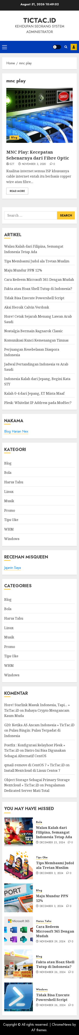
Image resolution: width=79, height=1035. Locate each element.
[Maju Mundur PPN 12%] (18, 897)
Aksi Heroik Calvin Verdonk (26, 307)
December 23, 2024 (52, 842)
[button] (4, 47)
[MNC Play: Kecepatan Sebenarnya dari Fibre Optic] (39, 115)
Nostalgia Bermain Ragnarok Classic (33, 331)
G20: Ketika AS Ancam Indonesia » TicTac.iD (39, 725)
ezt (12, 164)
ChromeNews (61, 1024)
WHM (9, 529)
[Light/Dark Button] (57, 47)
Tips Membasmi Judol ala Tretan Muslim (36, 261)
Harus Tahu (13, 482)
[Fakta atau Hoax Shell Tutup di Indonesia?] (18, 964)
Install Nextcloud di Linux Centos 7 (32, 770)
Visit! (74, 47)
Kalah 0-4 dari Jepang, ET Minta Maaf (34, 393)
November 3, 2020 (34, 164)
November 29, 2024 (52, 941)
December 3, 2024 (51, 873)
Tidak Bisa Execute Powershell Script (34, 298)
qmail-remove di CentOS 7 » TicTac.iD (34, 765)
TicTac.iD (39, 20)
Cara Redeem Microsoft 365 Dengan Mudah (39, 279)
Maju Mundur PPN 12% (23, 270)
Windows (11, 538)
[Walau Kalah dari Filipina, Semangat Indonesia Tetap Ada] (18, 831)
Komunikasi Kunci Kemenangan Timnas (36, 340)
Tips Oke (11, 519)
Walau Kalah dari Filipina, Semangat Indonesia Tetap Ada (54, 832)
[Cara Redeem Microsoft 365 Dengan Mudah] (18, 930)
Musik (9, 501)
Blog (14, 137)
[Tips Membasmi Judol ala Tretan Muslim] (18, 864)
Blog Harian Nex (16, 431)
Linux (8, 491)
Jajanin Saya (12, 567)
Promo (9, 510)
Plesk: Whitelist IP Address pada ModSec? (37, 402)
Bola (7, 472)
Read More (17, 191)
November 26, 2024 (53, 972)
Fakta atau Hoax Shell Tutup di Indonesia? (38, 288)
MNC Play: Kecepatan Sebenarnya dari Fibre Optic (37, 155)
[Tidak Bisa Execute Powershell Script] (18, 997)
